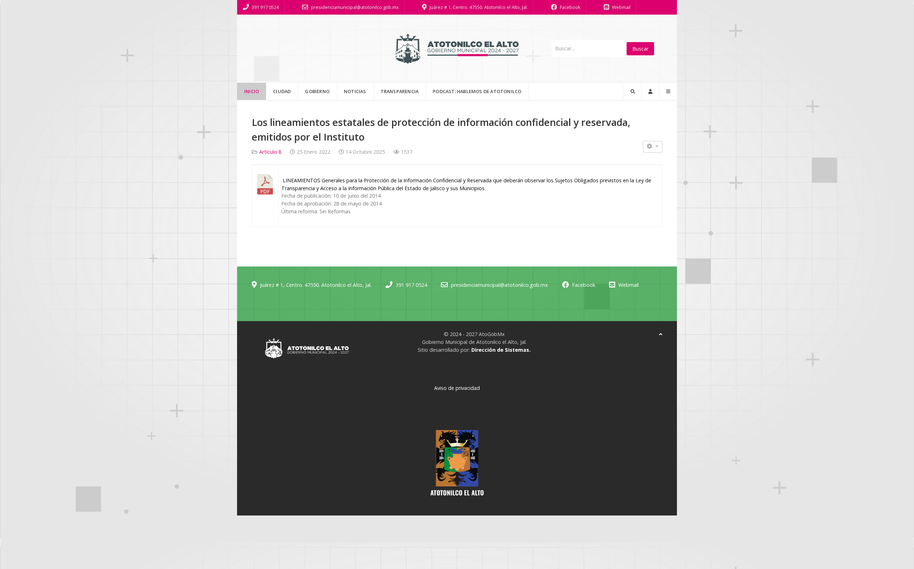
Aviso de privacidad (457, 388)
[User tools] (652, 147)
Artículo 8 (270, 151)
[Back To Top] (660, 334)
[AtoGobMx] (457, 48)
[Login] (650, 91)
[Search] (632, 91)
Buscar (640, 48)
